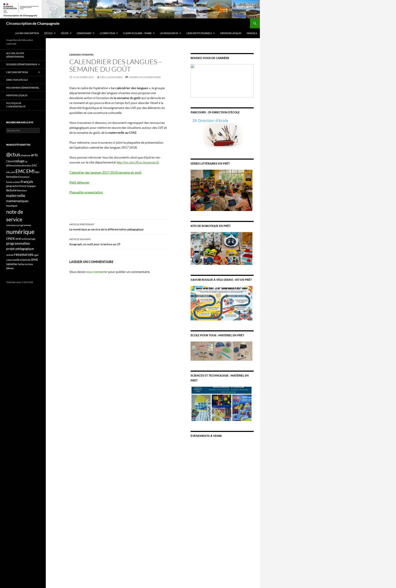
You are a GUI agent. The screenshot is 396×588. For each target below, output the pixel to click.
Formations (23, 176)
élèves (10, 268)
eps (37, 172)
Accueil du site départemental (15, 55)
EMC (20, 171)
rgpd (36, 255)
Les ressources (169, 33)
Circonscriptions (17, 72)
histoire (22, 186)
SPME (34, 259)
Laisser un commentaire (145, 77)
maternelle (15, 195)
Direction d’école (17, 79)
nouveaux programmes (18, 225)
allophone (26, 155)
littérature (21, 190)
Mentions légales (230, 33)
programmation (18, 243)
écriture (29, 264)
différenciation (13, 165)
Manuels (252, 33)
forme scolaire (13, 182)
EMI (30, 171)
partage (31, 238)
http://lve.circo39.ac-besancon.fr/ (138, 162)
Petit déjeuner (79, 182)
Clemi (9, 161)
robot (9, 259)
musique (11, 205)
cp (26, 161)
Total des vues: (14, 282)
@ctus (13, 154)
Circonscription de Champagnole (33, 23)
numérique (20, 231)
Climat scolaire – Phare (137, 33)
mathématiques (17, 201)
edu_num (10, 172)
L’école (48, 33)
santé (16, 259)
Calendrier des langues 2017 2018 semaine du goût (105, 172)
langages (31, 186)
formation (12, 176)
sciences (25, 259)
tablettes (11, 264)
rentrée (10, 255)
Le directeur (107, 33)
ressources (23, 254)
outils (24, 238)
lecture (11, 190)
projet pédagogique (20, 248)
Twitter (21, 264)
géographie (12, 185)
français (27, 181)
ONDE (10, 238)
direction (26, 165)
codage (19, 161)
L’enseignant (84, 33)
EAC (34, 165)
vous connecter (97, 272)
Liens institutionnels (199, 33)
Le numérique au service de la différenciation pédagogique (106, 227)
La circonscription (27, 33)
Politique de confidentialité (15, 105)
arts (34, 154)
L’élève (64, 33)
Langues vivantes (81, 54)
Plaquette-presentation (86, 192)
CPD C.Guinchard (111, 77)
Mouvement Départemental (22, 87)
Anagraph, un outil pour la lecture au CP (94, 242)
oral (18, 238)
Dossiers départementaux (21, 64)
